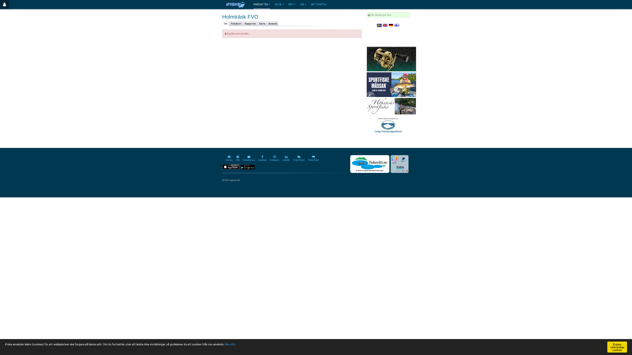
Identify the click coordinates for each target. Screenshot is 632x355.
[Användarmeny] (4, 4)
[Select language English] (385, 25)
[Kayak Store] (391, 59)
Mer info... (231, 344)
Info (291, 4)
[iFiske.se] (235, 4)
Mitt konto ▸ (319, 4)
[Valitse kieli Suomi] (397, 25)
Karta (262, 23)
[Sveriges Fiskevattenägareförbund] (388, 125)
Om (302, 4)
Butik (278, 4)
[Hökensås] (391, 106)
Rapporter (250, 23)
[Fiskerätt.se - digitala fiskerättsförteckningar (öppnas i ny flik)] (369, 164)
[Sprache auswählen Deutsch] (391, 25)
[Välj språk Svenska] (379, 25)
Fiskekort (236, 23)
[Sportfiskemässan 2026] (391, 84)
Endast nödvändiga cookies (617, 347)
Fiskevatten (260, 4)
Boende (273, 23)
